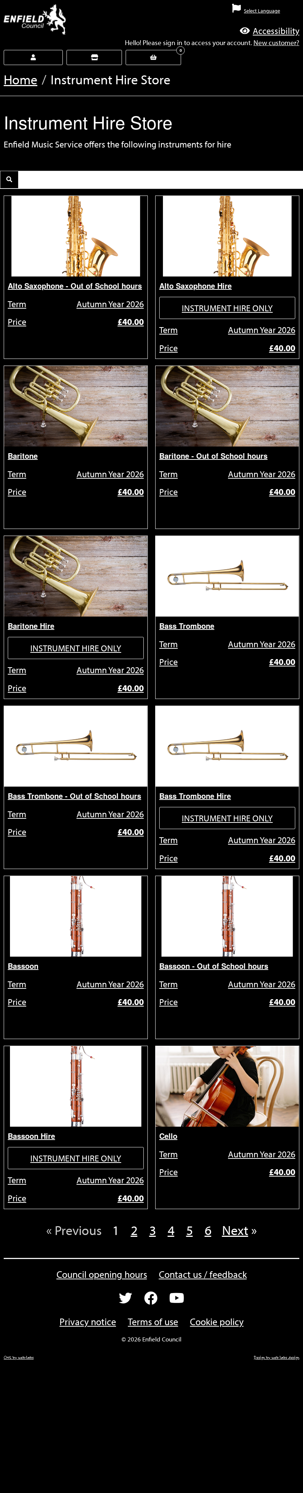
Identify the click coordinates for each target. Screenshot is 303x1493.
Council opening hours (102, 1274)
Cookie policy (217, 1322)
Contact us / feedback (203, 1274)
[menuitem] (189, 14)
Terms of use (153, 1322)
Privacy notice (87, 1322)
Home (20, 79)
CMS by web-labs (19, 1357)
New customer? (276, 42)
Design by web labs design (276, 1357)
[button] (269, 30)
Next (235, 1229)
